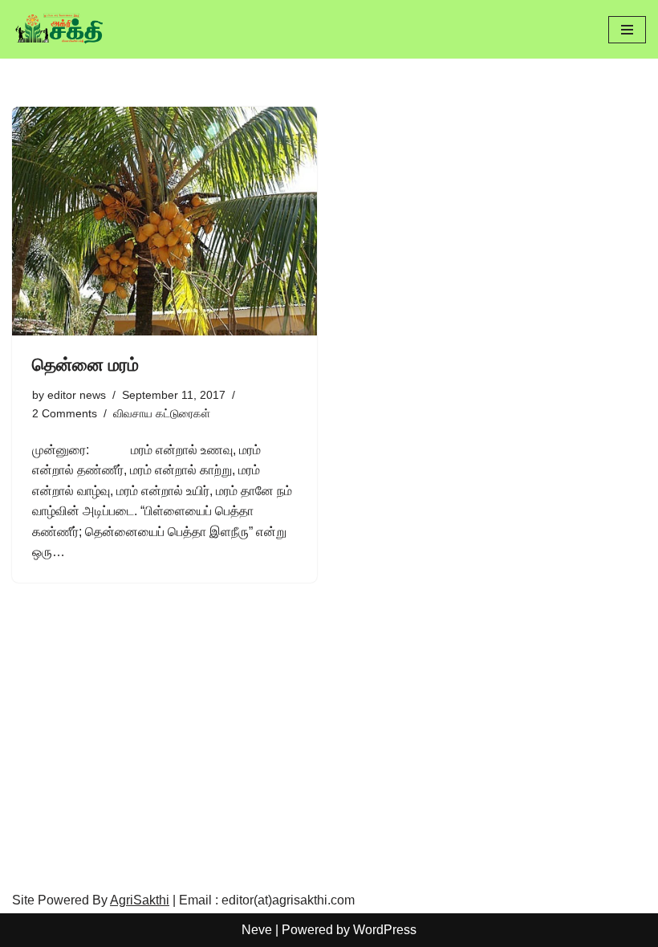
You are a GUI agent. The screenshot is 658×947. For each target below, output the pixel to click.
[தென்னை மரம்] (164, 221)
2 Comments (64, 413)
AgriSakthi (139, 900)
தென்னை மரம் (85, 365)
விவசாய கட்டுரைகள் (161, 413)
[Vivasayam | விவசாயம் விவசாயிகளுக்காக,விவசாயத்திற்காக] (60, 29)
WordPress (384, 930)
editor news (76, 394)
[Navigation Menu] (627, 29)
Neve (257, 930)
